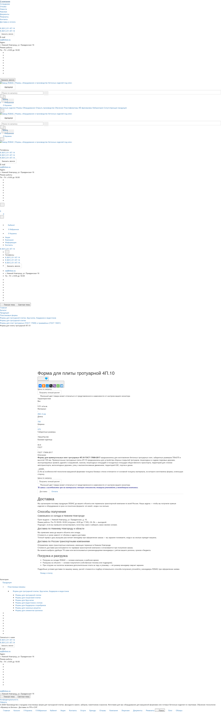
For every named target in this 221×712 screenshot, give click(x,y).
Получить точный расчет (49, 392)
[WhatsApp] (58, 385)
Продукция (7, 582)
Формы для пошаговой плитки (28, 597)
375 (39, 429)
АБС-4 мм (42, 414)
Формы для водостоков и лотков (28, 602)
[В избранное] (43, 379)
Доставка (43, 491)
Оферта (3, 702)
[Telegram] (61, 385)
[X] (50, 385)
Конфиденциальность (9, 699)
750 (39, 421)
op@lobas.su (5, 39)
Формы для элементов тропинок (29, 610)
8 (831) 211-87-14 (7, 28)
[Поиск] (2, 204)
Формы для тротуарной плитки (28, 595)
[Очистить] (46, 93)
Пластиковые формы (17, 586)
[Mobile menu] (2, 139)
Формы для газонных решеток (28, 607)
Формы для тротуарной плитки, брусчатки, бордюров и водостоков (41, 591)
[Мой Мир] (47, 385)
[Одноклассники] (43, 385)
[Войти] (1, 208)
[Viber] (54, 385)
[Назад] (7, 251)
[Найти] (11, 101)
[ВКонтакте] (40, 385)
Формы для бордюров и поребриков (30, 605)
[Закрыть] (2, 217)
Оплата (55, 491)
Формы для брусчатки (24, 600)
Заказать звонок (7, 34)
